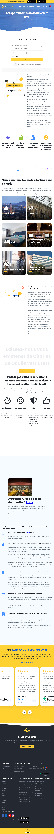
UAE (2, 799)
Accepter (27, 832)
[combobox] (23, 45)
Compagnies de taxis (19, 771)
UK (2, 797)
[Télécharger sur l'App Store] (31, 1)
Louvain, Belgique (39, 785)
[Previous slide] (24, 712)
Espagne (4, 788)
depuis (15, 527)
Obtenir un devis (14, 85)
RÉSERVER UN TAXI (27, 746)
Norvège (4, 802)
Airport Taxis (15, 20)
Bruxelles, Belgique (39, 781)
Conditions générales (32, 766)
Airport (9, 6)
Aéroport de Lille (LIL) (23, 794)
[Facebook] (3, 815)
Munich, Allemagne (39, 793)
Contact (38, 6)
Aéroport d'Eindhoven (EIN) (25, 799)
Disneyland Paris (39, 792)
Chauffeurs (30, 6)
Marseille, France (39, 790)
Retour (16, 56)
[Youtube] (9, 815)
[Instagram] (13, 815)
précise (28, 532)
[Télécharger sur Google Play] (41, 1)
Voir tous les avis (27, 662)
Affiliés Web (17, 770)
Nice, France (38, 788)
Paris (29, 502)
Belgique (4, 781)
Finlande (4, 807)
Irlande (3, 795)
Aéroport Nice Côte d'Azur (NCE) (26, 792)
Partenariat (22, 6)
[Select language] (50, 6)
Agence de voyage (18, 768)
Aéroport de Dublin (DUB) (24, 801)
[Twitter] (6, 815)
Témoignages (5, 770)
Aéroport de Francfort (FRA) (25, 798)
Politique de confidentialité (33, 768)
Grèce (3, 793)
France (21, 20)
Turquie (3, 809)
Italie (3, 792)
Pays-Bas (4, 783)
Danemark (4, 805)
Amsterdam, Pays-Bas (40, 799)
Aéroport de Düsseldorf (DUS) (25, 796)
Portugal (4, 790)
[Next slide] (30, 712)
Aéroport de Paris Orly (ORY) (25, 791)
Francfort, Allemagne (40, 795)
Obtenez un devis (27, 371)
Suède (3, 804)
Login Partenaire (30, 770)
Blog (3, 768)
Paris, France (38, 786)
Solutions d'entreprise (19, 766)
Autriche (4, 800)
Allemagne (4, 786)
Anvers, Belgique (39, 783)
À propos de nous (6, 766)
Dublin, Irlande (38, 797)
